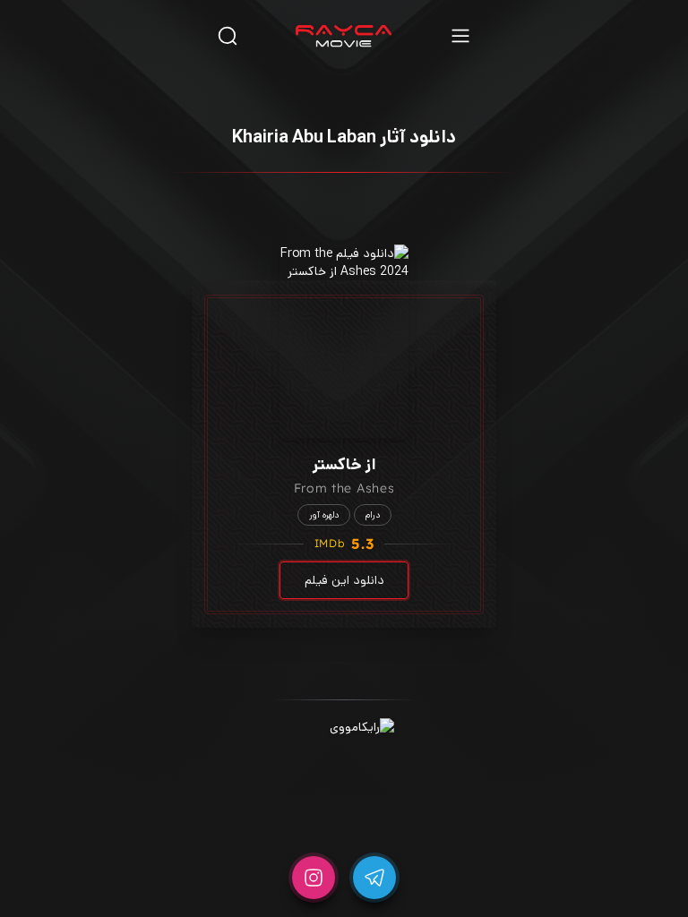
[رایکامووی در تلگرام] (374, 877)
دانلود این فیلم (344, 580)
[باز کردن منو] (460, 35)
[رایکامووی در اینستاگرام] (313, 877)
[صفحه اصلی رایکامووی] (344, 35)
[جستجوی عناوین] (227, 35)
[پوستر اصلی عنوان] (344, 341)
